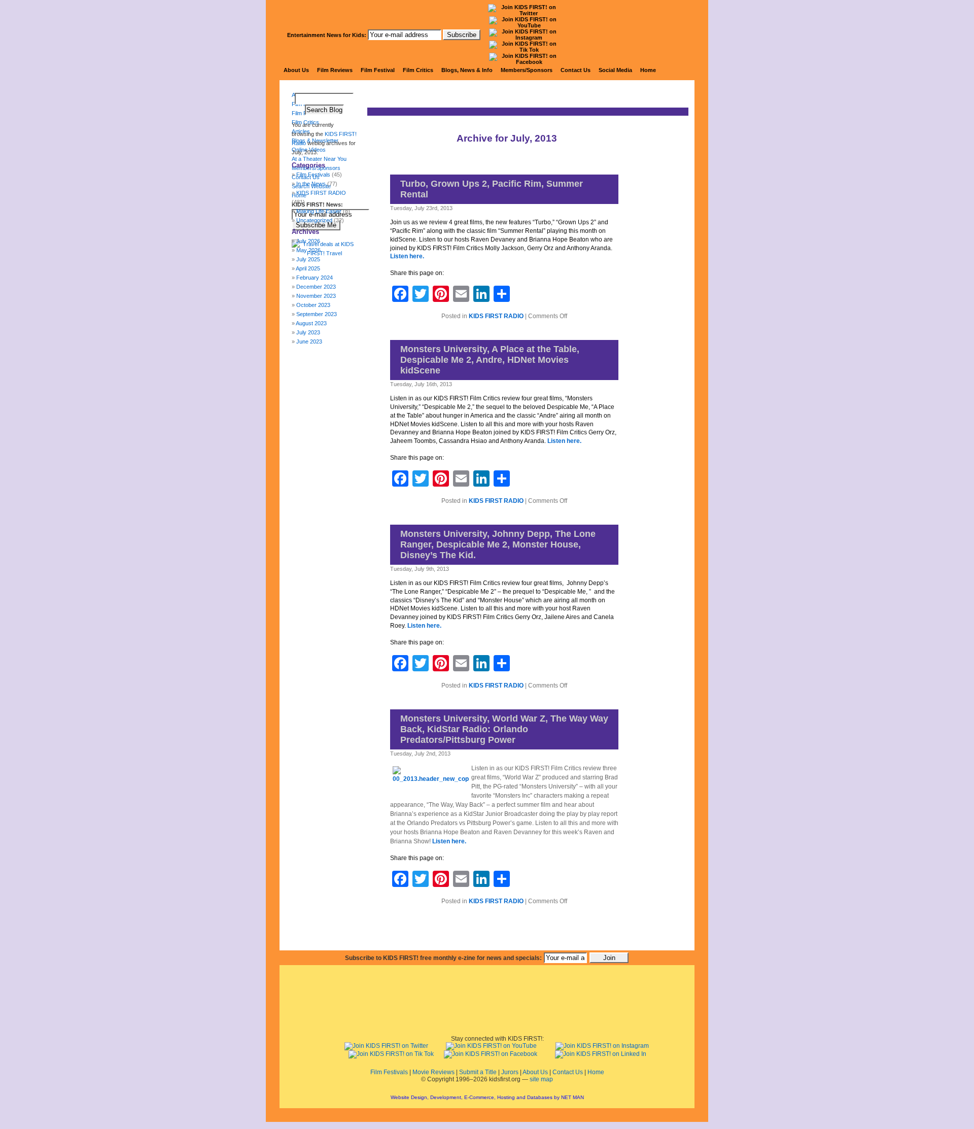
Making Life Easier (318, 211)
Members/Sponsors (526, 70)
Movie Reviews (433, 1072)
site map (541, 1079)
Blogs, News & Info (467, 70)
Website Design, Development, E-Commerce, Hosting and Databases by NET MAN (487, 1097)
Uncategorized (314, 220)
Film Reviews (335, 70)
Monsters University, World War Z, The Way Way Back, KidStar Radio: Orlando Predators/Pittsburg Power (504, 729)
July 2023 (308, 332)
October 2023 (313, 305)
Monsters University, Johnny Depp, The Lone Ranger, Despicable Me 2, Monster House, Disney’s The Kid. (498, 544)
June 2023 (309, 341)
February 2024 (314, 278)
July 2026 (308, 241)
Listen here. (407, 256)
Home (648, 70)
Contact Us (575, 70)
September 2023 (316, 314)
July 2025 (308, 259)
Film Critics (418, 70)
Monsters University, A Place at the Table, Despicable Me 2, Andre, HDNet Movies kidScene (489, 359)
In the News (311, 184)
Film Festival (378, 70)
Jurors (509, 1072)
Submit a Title (478, 1072)
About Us (296, 70)
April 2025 (308, 268)
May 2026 (308, 250)
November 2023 (316, 296)
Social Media (615, 70)
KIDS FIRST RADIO (496, 316)
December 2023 (316, 287)
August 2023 (311, 323)
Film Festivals (389, 1072)
